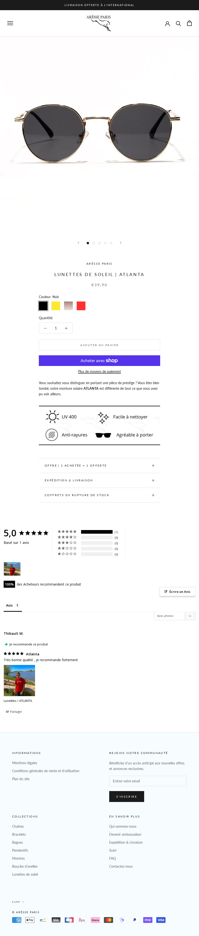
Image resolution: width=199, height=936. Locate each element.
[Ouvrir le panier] (189, 23)
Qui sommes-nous (122, 826)
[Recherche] (178, 23)
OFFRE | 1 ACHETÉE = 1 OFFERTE (76, 465)
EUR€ (16, 901)
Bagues (17, 842)
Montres (18, 858)
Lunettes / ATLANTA (18, 700)
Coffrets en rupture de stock (77, 495)
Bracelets (19, 834)
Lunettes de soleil (25, 874)
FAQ (112, 858)
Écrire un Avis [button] (179, 591)
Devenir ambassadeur (125, 834)
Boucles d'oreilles (25, 866)
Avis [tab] (9, 605)
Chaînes (18, 826)
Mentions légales (24, 763)
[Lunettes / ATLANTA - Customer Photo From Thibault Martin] (12, 569)
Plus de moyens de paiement (99, 371)
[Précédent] (78, 243)
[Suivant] (120, 243)
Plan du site (20, 779)
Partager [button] (15, 712)
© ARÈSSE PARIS (26, 912)
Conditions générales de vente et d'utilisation (45, 771)
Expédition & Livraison (69, 480)
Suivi (112, 850)
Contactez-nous (121, 866)
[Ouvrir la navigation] (10, 23)
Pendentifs (20, 850)
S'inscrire (126, 796)
